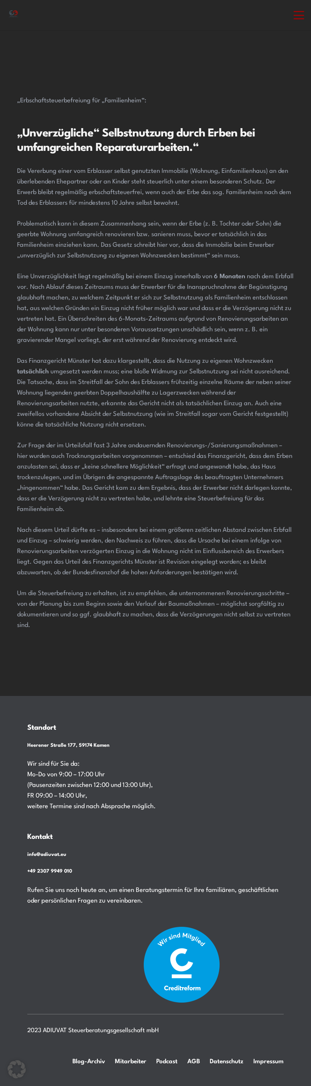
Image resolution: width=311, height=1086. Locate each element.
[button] (299, 15)
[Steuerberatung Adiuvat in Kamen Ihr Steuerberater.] (13, 15)
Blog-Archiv (88, 1062)
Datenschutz (226, 1062)
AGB (193, 1062)
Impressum (268, 1062)
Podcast (166, 1062)
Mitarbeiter (130, 1062)
